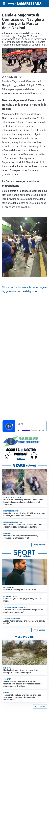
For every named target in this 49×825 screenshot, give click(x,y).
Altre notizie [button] (39, 544)
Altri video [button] (40, 706)
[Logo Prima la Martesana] (24, 3)
